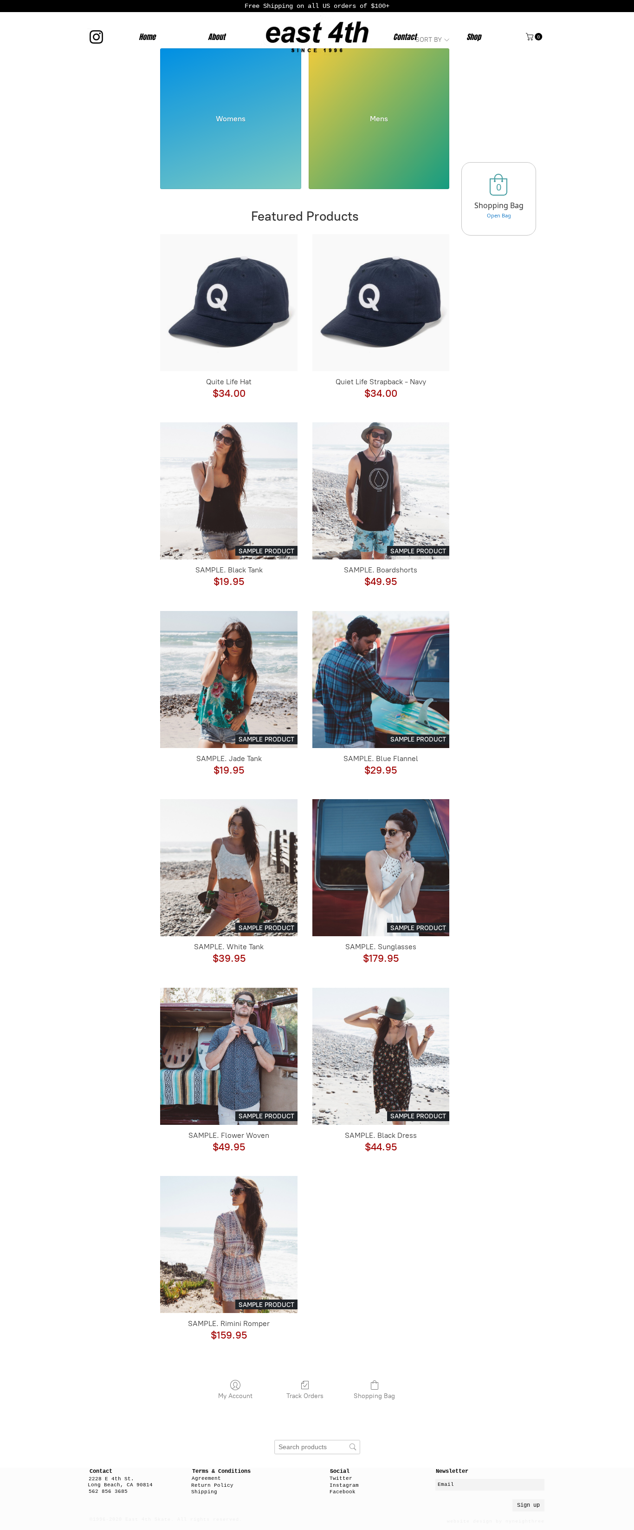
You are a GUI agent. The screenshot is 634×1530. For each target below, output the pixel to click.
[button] (535, 36)
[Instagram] (96, 37)
